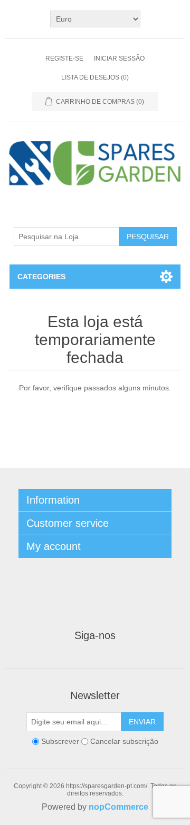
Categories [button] (41, 276)
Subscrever (60, 742)
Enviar (142, 722)
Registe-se (64, 58)
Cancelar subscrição (124, 742)
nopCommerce (118, 806)
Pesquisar (148, 236)
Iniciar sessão (119, 58)
